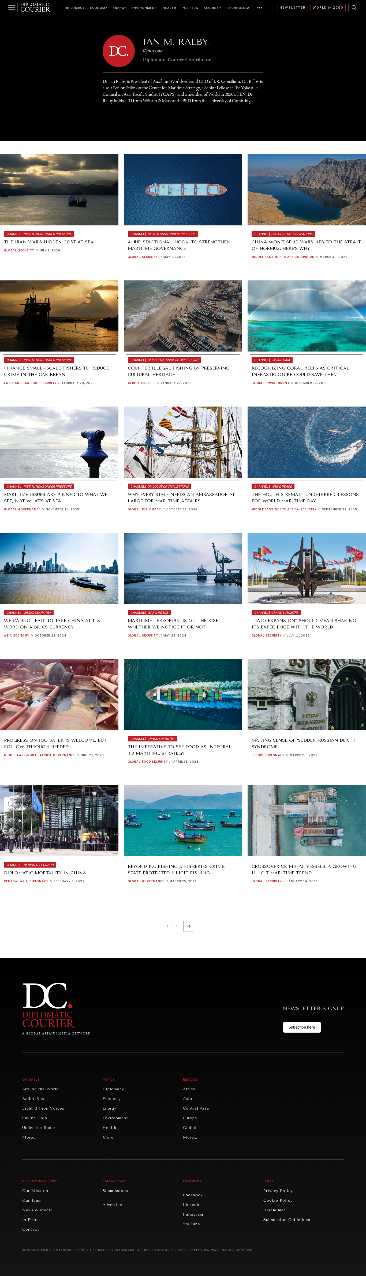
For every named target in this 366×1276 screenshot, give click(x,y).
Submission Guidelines (286, 1219)
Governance (29, 509)
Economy (98, 8)
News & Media (37, 1210)
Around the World (40, 1089)
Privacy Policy (278, 1191)
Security (212, 8)
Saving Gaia (34, 1118)
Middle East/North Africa (275, 256)
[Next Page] (188, 926)
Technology (238, 8)
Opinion (308, 256)
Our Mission (35, 1191)
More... (29, 1137)
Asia (8, 635)
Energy (119, 8)
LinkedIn (192, 1204)
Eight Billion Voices (43, 1108)
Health (169, 8)
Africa (134, 383)
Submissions (115, 1191)
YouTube (191, 1224)
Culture (148, 383)
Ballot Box (33, 1098)
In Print (30, 1219)
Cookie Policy (278, 1200)
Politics (190, 8)
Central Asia (16, 881)
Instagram (193, 1214)
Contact (30, 1229)
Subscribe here (302, 1027)
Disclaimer (274, 1210)
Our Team (32, 1200)
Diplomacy (75, 8)
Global (10, 250)
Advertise (112, 1204)
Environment (144, 8)
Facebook (193, 1195)
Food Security (44, 383)
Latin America (16, 383)
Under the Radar (38, 1127)
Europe (258, 755)
